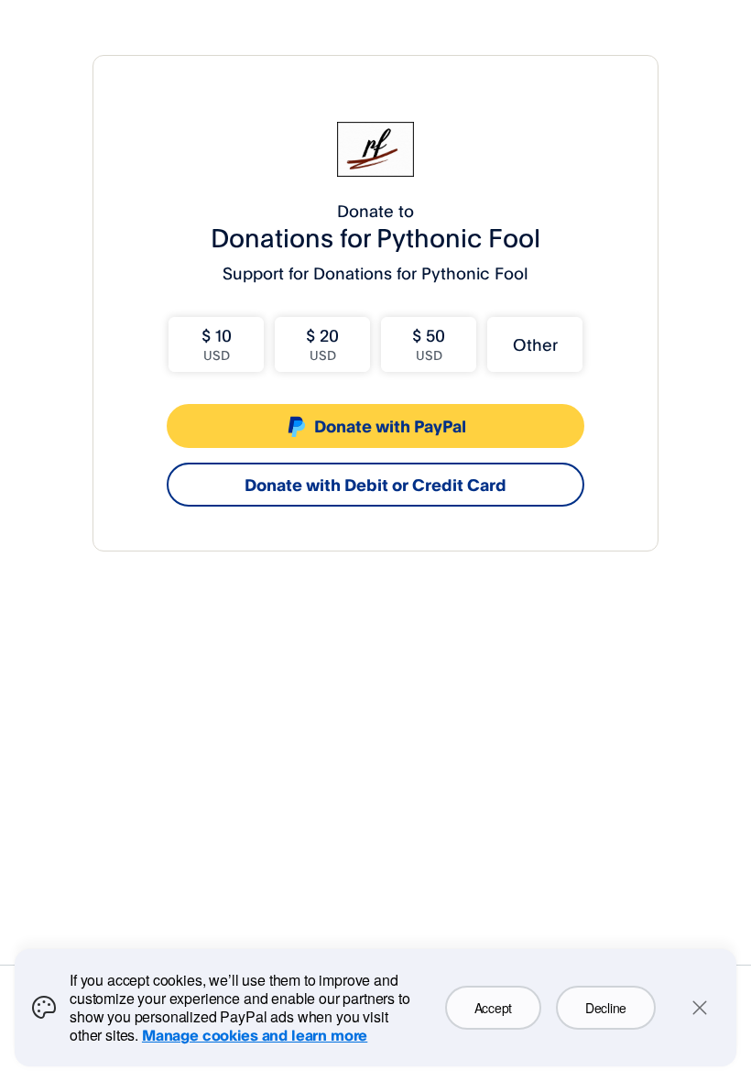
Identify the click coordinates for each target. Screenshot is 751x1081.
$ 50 (428, 344)
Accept (493, 1008)
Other (535, 344)
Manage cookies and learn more (254, 1035)
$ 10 (216, 344)
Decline (605, 1008)
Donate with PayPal (390, 426)
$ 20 (322, 344)
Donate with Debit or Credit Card (375, 485)
